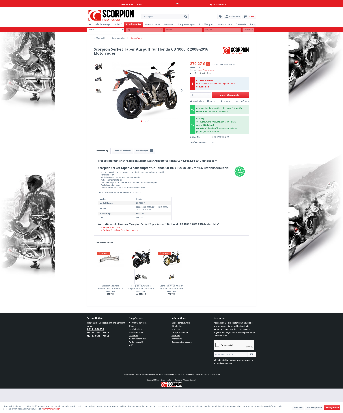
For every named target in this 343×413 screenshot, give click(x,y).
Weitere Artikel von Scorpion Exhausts (120, 230)
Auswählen (248, 29)
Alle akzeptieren (314, 407)
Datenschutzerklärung (182, 342)
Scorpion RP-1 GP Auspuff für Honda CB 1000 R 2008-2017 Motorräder (171, 287)
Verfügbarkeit (202, 86)
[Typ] (144, 29)
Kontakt (132, 326)
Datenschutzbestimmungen (237, 360)
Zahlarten (133, 335)
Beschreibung (102, 150)
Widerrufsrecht (136, 342)
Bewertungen (144, 150)
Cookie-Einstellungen (181, 323)
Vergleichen (198, 101)
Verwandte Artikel (104, 242)
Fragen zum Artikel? (112, 227)
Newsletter (176, 329)
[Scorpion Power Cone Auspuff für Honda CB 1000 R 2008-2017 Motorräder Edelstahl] (144, 276)
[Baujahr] (222, 29)
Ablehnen (298, 407)
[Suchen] (186, 16)
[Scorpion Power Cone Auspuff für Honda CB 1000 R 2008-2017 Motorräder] (141, 258)
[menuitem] (165, 16)
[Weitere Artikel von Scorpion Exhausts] (235, 51)
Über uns (176, 335)
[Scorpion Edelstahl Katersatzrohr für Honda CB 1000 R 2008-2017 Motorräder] (110, 258)
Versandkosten (136, 332)
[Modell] (183, 29)
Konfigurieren (332, 407)
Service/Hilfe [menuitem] (218, 4)
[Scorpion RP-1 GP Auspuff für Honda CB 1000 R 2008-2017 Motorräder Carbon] (171, 276)
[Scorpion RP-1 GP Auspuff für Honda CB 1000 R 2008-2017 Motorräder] (171, 258)
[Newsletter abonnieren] (251, 354)
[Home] (90, 24)
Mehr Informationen (51, 409)
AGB (131, 345)
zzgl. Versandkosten (206, 70)
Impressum (177, 338)
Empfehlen (243, 101)
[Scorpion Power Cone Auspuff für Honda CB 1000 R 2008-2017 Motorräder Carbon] (137, 276)
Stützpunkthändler (180, 332)
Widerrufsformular (137, 338)
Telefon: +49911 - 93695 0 (132, 4)
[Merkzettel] (220, 16)
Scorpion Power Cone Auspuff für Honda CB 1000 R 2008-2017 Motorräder (141, 287)
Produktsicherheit (122, 150)
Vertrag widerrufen (138, 323)
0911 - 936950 (95, 329)
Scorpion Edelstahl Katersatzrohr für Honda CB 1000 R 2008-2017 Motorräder (110, 287)
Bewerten (228, 101)
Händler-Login (178, 326)
